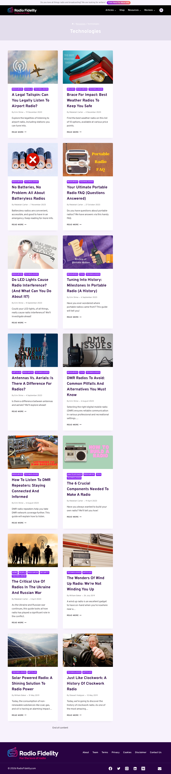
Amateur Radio (74, 474)
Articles (16, 372)
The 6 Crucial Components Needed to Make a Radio (88, 489)
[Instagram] (126, 768)
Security (44, 572)
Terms (105, 752)
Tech (82, 274)
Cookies (127, 752)
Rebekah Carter (76, 112)
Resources (17, 89)
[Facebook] (110, 768)
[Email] (159, 768)
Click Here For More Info (118, 3)
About (86, 752)
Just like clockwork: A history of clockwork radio (87, 684)
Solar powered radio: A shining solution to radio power (32, 684)
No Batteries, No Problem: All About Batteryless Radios (28, 193)
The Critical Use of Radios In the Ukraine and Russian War (31, 587)
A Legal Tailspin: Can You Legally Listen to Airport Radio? (30, 101)
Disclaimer (140, 752)
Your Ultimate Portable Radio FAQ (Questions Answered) (87, 193)
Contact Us (155, 752)
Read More (19, 132)
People (22, 572)
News (14, 572)
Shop (122, 10)
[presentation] (33, 67)
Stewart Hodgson (76, 695)
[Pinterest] (151, 768)
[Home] (73, 24)
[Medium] (143, 768)
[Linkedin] (135, 768)
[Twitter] (118, 768)
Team (95, 752)
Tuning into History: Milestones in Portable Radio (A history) (86, 286)
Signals (28, 89)
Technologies (41, 89)
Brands (71, 89)
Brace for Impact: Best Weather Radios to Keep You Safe (87, 101)
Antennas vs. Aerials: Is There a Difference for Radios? (32, 384)
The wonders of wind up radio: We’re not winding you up (85, 584)
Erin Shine (18, 112)
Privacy (116, 752)
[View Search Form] (161, 10)
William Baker (75, 596)
